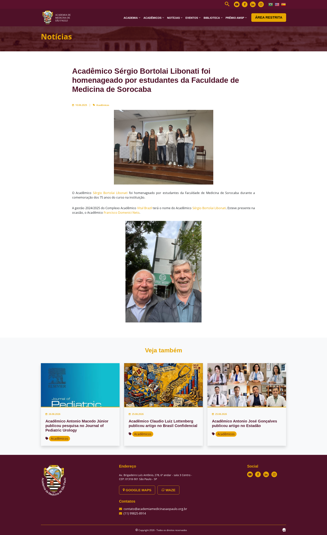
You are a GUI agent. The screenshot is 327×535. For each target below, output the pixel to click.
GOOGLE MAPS (138, 490)
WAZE (170, 490)
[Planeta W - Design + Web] (284, 529)
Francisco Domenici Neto (121, 212)
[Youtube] (237, 4)
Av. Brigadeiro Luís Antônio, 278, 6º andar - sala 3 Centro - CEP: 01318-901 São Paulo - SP (155, 477)
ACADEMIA (131, 17)
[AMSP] (58, 17)
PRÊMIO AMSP (235, 17)
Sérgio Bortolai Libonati (110, 193)
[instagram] (261, 4)
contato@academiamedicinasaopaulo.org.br (155, 509)
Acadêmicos (102, 105)
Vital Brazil (144, 208)
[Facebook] (245, 4)
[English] (277, 4)
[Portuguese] (270, 4)
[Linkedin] (253, 4)
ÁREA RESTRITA (268, 17)
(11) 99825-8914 (135, 513)
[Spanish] (283, 4)
